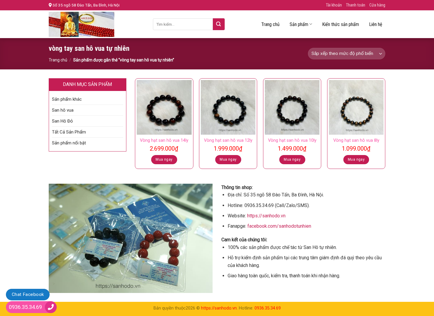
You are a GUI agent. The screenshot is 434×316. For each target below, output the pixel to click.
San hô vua (63, 110)
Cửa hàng (377, 5)
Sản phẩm (299, 24)
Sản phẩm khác (67, 99)
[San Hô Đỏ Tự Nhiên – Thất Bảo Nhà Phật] (96, 24)
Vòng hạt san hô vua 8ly (356, 140)
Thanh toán (355, 5)
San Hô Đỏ (62, 121)
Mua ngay (164, 159)
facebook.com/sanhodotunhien (279, 226)
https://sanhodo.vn (266, 216)
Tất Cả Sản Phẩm (69, 132)
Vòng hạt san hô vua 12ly (228, 140)
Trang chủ (270, 24)
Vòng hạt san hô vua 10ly (292, 140)
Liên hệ (375, 24)
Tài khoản (334, 5)
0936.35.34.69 (267, 308)
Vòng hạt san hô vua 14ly (164, 140)
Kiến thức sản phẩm (340, 24)
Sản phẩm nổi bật (69, 143)
